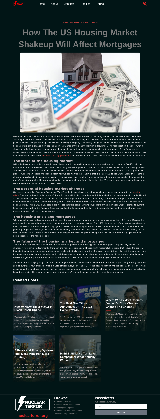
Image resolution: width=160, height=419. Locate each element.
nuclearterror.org (32, 415)
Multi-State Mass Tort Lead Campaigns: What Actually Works (78, 357)
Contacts (69, 3)
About (54, 3)
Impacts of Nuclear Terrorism (75, 22)
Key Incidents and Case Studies (68, 411)
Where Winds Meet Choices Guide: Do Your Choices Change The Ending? (124, 303)
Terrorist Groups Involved (65, 414)
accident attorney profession (56, 155)
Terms (100, 3)
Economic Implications (64, 402)
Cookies (85, 3)
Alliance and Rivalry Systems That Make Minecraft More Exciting (33, 354)
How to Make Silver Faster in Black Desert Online (33, 308)
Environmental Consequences (67, 405)
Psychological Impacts (64, 408)
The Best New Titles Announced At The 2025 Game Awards (76, 307)
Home (41, 3)
